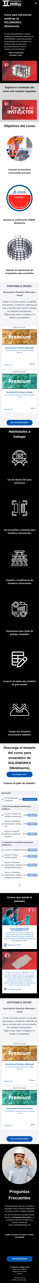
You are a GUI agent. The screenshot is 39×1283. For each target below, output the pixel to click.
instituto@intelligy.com (22, 1225)
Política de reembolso (19, 1269)
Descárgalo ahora (19, 774)
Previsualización (30, 799)
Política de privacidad (19, 1280)
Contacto (19, 1273)
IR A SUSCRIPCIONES (19, 422)
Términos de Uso (19, 1278)
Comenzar (32, 815)
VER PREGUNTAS (19, 1259)
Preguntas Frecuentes (19, 1271)
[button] (35, 3)
